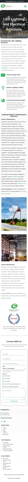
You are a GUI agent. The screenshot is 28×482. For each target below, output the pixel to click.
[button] (25, 6)
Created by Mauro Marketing (14, 478)
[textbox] (14, 368)
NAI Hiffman (15, 176)
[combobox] (14, 368)
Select (4, 366)
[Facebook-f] (2, 421)
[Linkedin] (5, 421)
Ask (23, 191)
